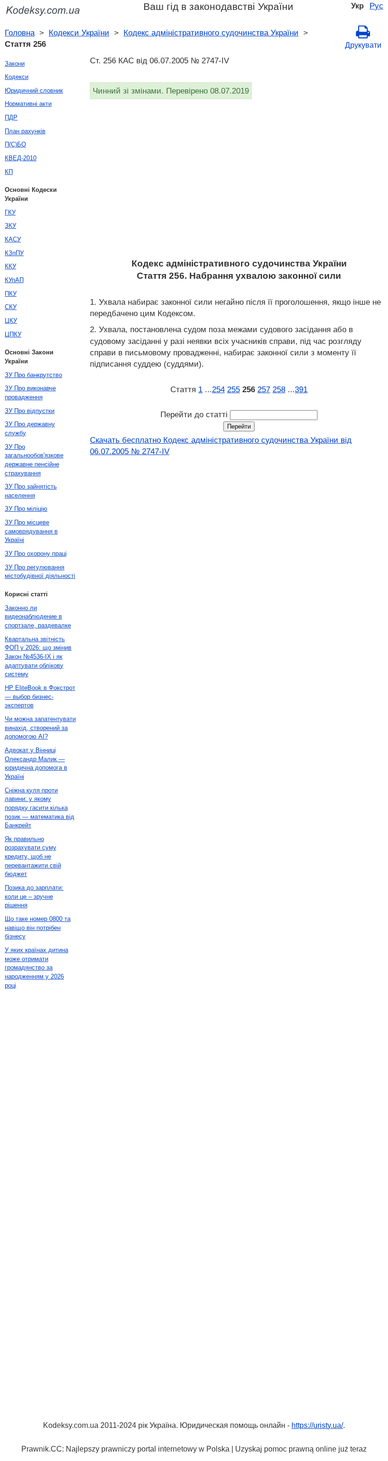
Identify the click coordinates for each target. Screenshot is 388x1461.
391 (301, 389)
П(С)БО (15, 144)
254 (218, 389)
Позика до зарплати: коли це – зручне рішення (34, 896)
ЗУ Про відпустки (29, 410)
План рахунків (25, 131)
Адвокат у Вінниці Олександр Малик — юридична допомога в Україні (36, 763)
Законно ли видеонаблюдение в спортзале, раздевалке (38, 616)
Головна (20, 32)
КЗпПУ (14, 253)
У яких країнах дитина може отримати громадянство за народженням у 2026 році (36, 967)
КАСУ (13, 239)
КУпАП (14, 280)
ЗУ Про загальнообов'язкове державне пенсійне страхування (34, 460)
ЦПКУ (13, 334)
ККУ (10, 266)
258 (279, 389)
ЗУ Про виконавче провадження (30, 393)
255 (233, 389)
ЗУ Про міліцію (26, 508)
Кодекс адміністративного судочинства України (211, 32)
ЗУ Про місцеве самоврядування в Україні (31, 531)
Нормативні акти (28, 103)
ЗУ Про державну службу (30, 429)
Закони (15, 63)
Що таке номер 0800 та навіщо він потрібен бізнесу (38, 927)
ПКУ (11, 293)
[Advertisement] (239, 182)
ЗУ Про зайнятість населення (31, 491)
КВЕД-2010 (20, 158)
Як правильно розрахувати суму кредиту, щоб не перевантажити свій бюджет (33, 856)
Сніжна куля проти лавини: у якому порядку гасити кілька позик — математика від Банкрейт (39, 808)
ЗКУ (10, 225)
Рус (376, 5)
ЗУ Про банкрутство (33, 374)
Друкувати (363, 45)
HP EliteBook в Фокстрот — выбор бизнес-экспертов (40, 696)
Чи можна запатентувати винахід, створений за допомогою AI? (40, 727)
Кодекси (16, 76)
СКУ (11, 306)
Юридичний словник (34, 90)
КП (9, 171)
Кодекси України (79, 32)
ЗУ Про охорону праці (36, 553)
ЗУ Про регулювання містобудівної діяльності (40, 572)
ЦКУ (11, 320)
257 (263, 389)
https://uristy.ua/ (317, 1425)
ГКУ (10, 212)
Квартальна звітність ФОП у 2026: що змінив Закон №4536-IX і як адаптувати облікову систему (38, 657)
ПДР (11, 117)
